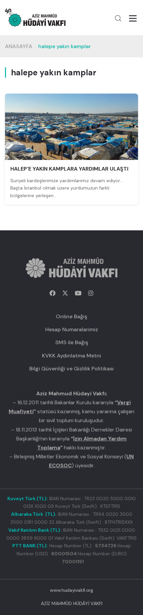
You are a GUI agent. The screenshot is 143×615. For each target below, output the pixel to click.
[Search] (118, 18)
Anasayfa (18, 46)
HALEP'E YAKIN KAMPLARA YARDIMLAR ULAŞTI (69, 168)
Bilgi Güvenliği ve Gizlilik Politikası (71, 368)
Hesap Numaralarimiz (71, 329)
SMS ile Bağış (71, 342)
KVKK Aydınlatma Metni (71, 355)
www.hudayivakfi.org (71, 590)
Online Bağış (71, 316)
